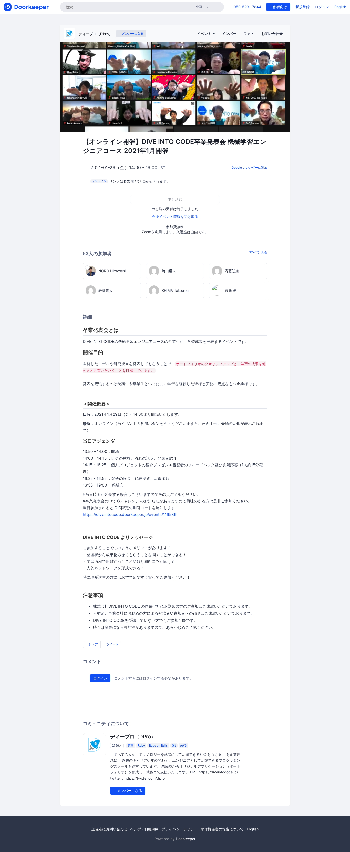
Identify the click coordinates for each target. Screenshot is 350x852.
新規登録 (302, 7)
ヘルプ (135, 829)
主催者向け (278, 7)
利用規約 (151, 829)
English (340, 7)
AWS (183, 745)
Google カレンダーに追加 (249, 167)
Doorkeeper (185, 839)
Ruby (141, 745)
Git (174, 745)
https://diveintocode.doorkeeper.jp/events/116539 (130, 514)
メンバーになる (132, 33)
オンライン (99, 181)
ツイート (112, 644)
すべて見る (258, 252)
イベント (204, 33)
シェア (93, 644)
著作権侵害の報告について (222, 829)
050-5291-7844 (247, 7)
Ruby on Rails (158, 745)
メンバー (229, 33)
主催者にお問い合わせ (109, 829)
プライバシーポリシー (180, 829)
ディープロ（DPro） (95, 34)
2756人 (117, 745)
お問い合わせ (272, 33)
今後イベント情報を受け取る (175, 216)
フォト (248, 33)
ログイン (322, 7)
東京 (130, 745)
